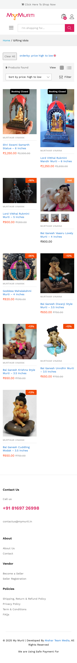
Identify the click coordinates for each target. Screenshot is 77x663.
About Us (9, 548)
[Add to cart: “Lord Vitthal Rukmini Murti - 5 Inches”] (15, 201)
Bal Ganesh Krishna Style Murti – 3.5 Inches (19, 371)
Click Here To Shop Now (40, 4)
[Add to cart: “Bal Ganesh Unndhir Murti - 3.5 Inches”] (53, 355)
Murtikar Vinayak (13, 137)
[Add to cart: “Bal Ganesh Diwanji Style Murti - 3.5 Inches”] (53, 291)
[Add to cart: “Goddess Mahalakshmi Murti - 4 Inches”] (15, 278)
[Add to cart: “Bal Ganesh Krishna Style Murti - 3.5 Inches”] (15, 357)
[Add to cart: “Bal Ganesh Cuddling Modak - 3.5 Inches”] (15, 434)
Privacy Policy (11, 603)
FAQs (6, 614)
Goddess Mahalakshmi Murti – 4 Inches (17, 292)
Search (69, 28)
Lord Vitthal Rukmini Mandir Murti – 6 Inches (56, 159)
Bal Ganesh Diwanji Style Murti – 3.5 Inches (56, 305)
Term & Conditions (14, 609)
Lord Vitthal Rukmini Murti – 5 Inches (16, 215)
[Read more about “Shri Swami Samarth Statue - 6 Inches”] (15, 132)
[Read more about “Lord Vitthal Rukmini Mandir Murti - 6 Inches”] (53, 145)
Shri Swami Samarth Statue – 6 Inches (16, 146)
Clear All (9, 56)
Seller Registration (14, 578)
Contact (8, 553)
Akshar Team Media (57, 640)
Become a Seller (13, 573)
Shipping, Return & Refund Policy (24, 598)
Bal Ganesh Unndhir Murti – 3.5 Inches (57, 370)
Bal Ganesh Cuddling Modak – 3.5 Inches (16, 449)
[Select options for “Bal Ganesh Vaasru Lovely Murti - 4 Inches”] (53, 209)
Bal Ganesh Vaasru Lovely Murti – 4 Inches (56, 235)
